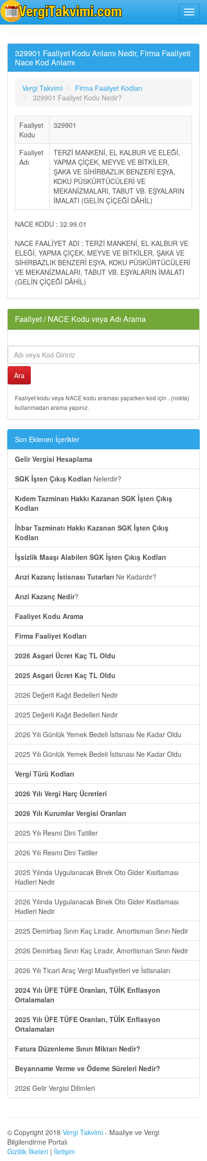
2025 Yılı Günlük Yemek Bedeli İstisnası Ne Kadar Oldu (98, 754)
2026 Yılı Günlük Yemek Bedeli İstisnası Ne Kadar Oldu (98, 734)
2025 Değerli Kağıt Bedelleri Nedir (66, 714)
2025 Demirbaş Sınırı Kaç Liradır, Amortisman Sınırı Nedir (101, 931)
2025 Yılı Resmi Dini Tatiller (56, 833)
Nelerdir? (68, 478)
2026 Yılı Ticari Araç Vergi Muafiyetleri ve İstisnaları (92, 970)
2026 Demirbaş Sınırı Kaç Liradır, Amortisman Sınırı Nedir (101, 950)
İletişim (64, 1151)
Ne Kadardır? (85, 576)
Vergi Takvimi (83, 1132)
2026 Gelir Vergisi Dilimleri (55, 1088)
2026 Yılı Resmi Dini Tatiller (56, 852)
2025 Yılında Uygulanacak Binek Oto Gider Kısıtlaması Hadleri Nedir (97, 877)
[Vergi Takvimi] (62, 11)
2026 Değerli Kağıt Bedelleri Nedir (66, 695)
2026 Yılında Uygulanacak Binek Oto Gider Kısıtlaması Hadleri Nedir (97, 906)
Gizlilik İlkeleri (27, 1151)
